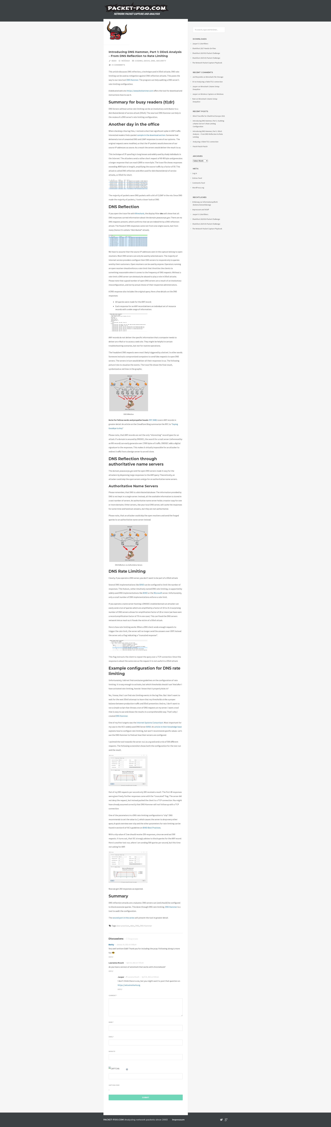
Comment (113, 995)
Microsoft (158, 593)
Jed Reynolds (197, 77)
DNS (153, 61)
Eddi (114, 61)
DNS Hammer (122, 716)
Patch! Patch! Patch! (200, 146)
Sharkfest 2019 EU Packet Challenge (206, 53)
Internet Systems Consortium (150, 722)
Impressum (178, 1119)
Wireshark (139, 213)
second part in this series (123, 917)
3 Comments (118, 65)
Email (111, 1037)
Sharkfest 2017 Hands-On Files (204, 48)
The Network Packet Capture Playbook (207, 63)
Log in (194, 173)
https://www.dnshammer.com (140, 90)
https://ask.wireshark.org (129, 985)
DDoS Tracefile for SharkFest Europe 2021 (209, 116)
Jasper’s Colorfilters (200, 43)
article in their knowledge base (168, 726)
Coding (139, 61)
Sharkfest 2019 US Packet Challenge (206, 58)
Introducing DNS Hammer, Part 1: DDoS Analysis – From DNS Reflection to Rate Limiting (208, 134)
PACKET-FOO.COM (113, 1119)
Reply (111, 957)
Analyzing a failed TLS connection (210, 82)
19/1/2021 (125, 61)
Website (112, 1051)
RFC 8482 (153, 420)
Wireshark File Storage (214, 77)
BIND (141, 584)
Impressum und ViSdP (200, 209)
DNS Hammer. (132, 80)
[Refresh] (127, 1068)
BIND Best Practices (152, 827)
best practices (123, 925)
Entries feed (197, 178)
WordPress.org (198, 187)
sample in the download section (151, 135)
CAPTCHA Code (114, 1085)
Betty (111, 944)
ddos (132, 925)
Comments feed (198, 183)
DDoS (147, 61)
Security (161, 61)
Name (111, 1022)
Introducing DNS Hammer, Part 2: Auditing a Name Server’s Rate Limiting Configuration (208, 124)
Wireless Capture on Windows (212, 94)
